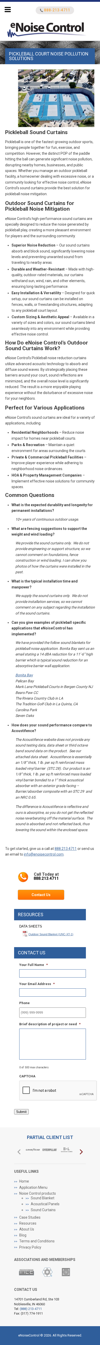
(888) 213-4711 (31, 1309)
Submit (21, 1112)
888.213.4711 (66, 849)
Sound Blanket (42, 1198)
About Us (26, 1229)
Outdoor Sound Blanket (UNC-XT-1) (50, 934)
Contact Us (41, 895)
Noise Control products (37, 1193)
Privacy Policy (30, 1247)
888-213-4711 (57, 10)
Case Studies (30, 1217)
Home (24, 1181)
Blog (22, 1235)
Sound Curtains (43, 1210)
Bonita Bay (24, 675)
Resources (27, 1223)
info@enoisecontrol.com (44, 854)
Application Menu (33, 1187)
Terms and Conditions (37, 1241)
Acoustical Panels (45, 1204)
